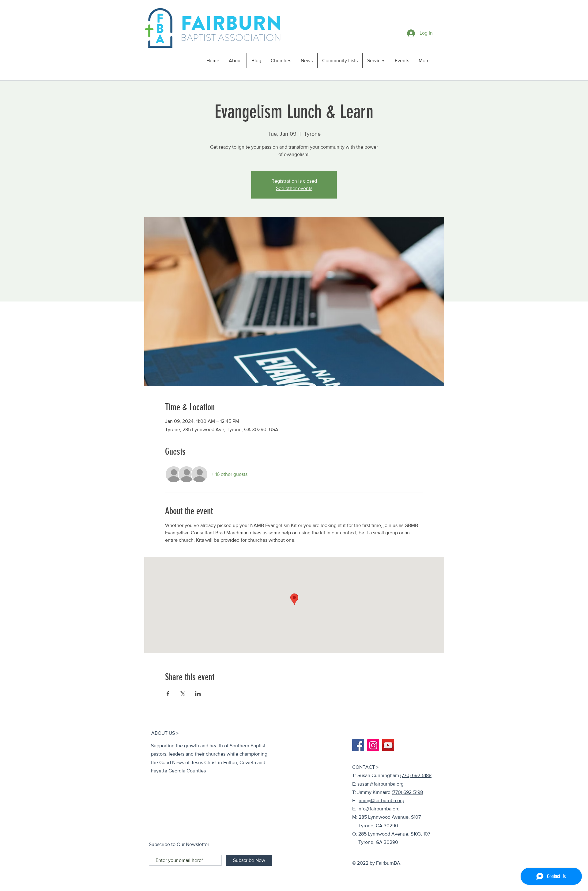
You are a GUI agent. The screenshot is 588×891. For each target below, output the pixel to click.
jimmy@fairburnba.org (380, 800)
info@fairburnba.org (378, 808)
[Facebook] (358, 745)
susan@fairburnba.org (380, 784)
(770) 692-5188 (416, 775)
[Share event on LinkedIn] (198, 693)
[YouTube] (388, 745)
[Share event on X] (183, 693)
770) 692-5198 (408, 792)
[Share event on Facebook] (168, 693)
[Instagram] (373, 745)
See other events (294, 188)
